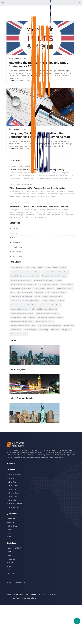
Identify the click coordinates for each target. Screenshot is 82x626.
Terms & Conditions (29, 598)
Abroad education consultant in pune (54, 276)
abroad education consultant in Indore (55, 272)
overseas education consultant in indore (48, 297)
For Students (11, 519)
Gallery (8, 537)
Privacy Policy (15, 598)
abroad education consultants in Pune (23, 284)
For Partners (10, 522)
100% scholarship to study (19, 268)
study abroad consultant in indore (47, 313)
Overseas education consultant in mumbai (25, 301)
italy (13, 238)
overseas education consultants (53, 301)
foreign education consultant (20, 288)
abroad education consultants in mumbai (48, 280)
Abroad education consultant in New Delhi (25, 276)
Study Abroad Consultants (44, 321)
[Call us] (75, 543)
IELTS (12, 292)
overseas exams (18, 242)
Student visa (44, 305)
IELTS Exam (39, 292)
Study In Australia (12, 493)
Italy (47, 292)
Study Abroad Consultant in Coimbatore (44, 309)
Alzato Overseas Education (49, 284)
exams (14, 233)
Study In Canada (12, 486)
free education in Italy (64, 288)
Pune (8, 570)
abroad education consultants (21, 280)
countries (25, 203)
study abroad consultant (19, 309)
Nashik (8, 566)
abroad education (37, 268)
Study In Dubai (11, 500)
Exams (8, 533)
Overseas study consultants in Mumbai (24, 305)
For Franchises (11, 526)
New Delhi (9, 563)
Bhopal (8, 555)
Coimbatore (10, 559)
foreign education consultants (44, 288)
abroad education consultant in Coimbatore (25, 272)
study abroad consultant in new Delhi (50, 317)
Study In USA (11, 482)
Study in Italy (44, 330)
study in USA (66, 330)
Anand (8, 552)
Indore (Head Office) (13, 548)
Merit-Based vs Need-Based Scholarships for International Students (39, 206)
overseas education (59, 292)
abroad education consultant (56, 268)
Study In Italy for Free (14, 475)
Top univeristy (15, 334)
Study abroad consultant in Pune (21, 321)
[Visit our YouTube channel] (12, 463)
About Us (9, 530)
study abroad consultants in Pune (49, 326)
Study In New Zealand (14, 504)
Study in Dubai (69, 326)
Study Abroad (14, 59)
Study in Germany (30, 330)
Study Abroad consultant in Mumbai (23, 317)
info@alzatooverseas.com (15, 582)
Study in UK (55, 330)
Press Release (17, 247)
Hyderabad (10, 573)
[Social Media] (77, 621)
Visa (25, 334)
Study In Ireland (11, 489)
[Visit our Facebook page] (7, 463)
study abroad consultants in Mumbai (23, 326)
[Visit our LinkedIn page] (15, 463)
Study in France (16, 330)
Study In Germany (12, 507)
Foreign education (67, 284)
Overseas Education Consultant (21, 297)
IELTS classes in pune (25, 292)
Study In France (12, 497)
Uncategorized (17, 256)
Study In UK (10, 478)
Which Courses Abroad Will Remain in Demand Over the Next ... (37, 188)
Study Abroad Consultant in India (22, 313)
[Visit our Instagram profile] (10, 463)
